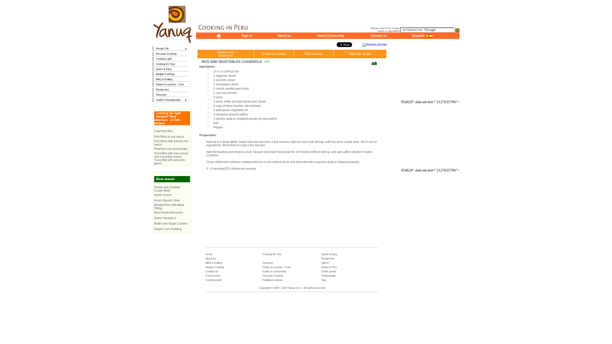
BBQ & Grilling (164, 79)
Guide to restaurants (274, 271)
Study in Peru (329, 267)
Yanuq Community (330, 36)
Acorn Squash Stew (167, 200)
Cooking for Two (165, 64)
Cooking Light (164, 58)
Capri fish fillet (163, 131)
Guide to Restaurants (167, 100)
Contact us (379, 36)
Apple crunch (162, 195)
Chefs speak (328, 271)
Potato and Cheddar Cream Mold (167, 189)
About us (284, 36)
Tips (323, 280)
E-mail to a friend (274, 54)
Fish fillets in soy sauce (169, 136)
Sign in (246, 36)
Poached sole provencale (170, 148)
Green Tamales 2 (165, 218)
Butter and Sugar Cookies (171, 223)
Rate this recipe (360, 54)
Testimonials (328, 275)
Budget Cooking (165, 74)
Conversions (213, 275)
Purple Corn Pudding (168, 229)
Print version (313, 54)
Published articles (272, 280)
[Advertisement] (328, 11)
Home (209, 254)
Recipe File (161, 49)
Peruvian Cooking (166, 53)
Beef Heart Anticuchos (168, 212)
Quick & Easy (164, 69)
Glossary (161, 94)
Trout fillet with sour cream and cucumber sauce (171, 155)
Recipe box (162, 89)
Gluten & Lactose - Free (170, 84)
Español (418, 36)
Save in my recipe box (226, 53)
